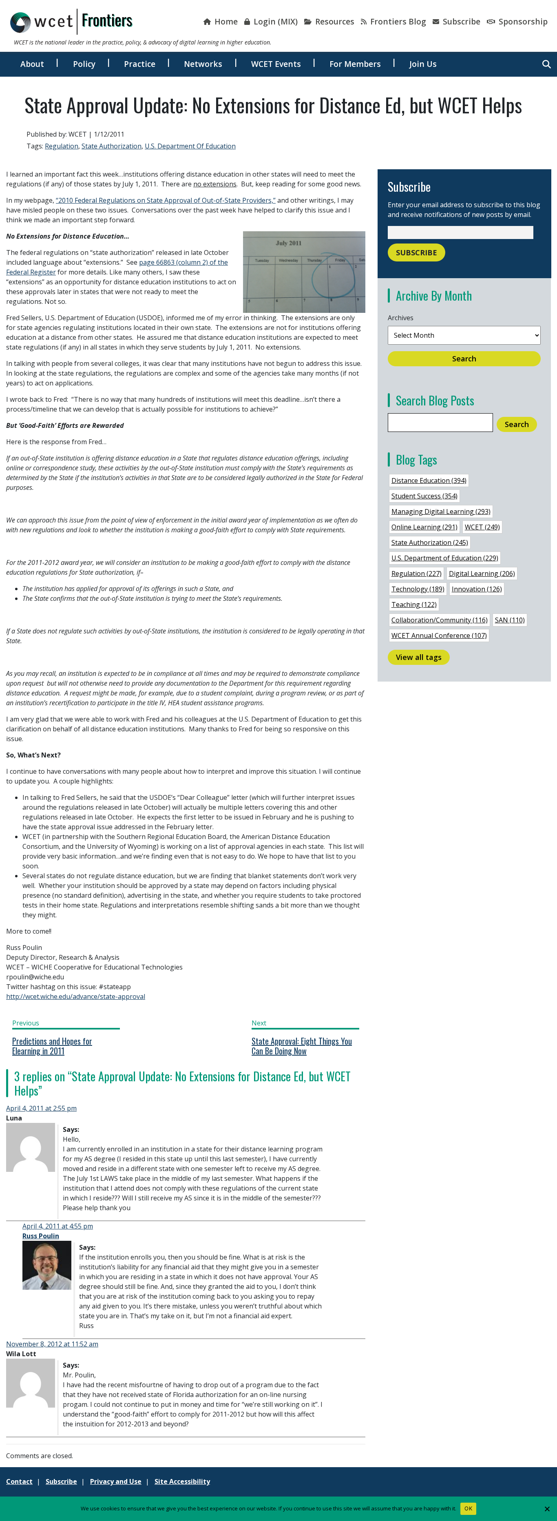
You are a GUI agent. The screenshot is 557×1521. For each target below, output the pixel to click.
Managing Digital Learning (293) (441, 511)
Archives (400, 317)
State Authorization (111, 146)
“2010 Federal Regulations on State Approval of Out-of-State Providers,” (166, 200)
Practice (139, 63)
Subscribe (460, 21)
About (32, 63)
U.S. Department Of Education (190, 146)
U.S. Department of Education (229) (444, 557)
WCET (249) (482, 526)
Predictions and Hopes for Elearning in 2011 (52, 1046)
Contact (19, 1481)
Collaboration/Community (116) (439, 619)
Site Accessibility (182, 1481)
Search (464, 358)
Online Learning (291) (424, 526)
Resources (333, 21)
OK (468, 1508)
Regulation (61, 146)
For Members (355, 63)
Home (225, 21)
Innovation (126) (477, 588)
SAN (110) (510, 619)
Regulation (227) (416, 573)
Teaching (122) (414, 604)
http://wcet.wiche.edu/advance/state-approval (75, 996)
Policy (84, 63)
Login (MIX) (275, 21)
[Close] (547, 1509)
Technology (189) (417, 588)
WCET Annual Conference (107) (439, 635)
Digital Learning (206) (482, 573)
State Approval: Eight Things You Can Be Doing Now (302, 1046)
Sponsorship (522, 21)
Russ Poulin (40, 1235)
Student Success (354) (424, 496)
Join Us (423, 63)
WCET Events (276, 63)
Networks (203, 63)
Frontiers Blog (397, 21)
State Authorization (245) (429, 542)
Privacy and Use (115, 1481)
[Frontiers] (71, 21)
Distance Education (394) (428, 480)
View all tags (419, 657)
